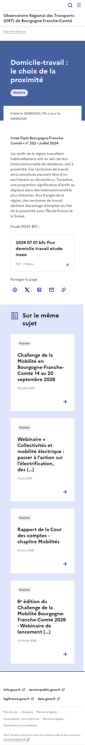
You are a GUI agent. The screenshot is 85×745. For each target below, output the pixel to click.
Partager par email (51, 289)
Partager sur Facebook (14, 289)
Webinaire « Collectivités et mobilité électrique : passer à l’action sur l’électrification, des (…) (40, 454)
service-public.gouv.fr (45, 690)
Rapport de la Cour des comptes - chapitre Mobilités (39, 535)
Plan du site (10, 712)
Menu (79, 5)
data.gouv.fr (47, 699)
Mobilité (19, 92)
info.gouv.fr (12, 690)
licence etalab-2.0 (14, 739)
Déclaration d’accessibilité (20, 725)
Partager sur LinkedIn (39, 289)
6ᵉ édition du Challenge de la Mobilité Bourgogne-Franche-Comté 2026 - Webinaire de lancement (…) (41, 616)
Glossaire (27, 712)
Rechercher (70, 5)
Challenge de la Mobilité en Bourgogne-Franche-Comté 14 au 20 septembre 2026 (40, 367)
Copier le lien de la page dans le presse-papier (63, 289)
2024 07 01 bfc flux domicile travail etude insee (39, 248)
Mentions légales (47, 712)
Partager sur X (27, 289)
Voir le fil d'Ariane (14, 32)
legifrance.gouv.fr (16, 699)
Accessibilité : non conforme (21, 719)
